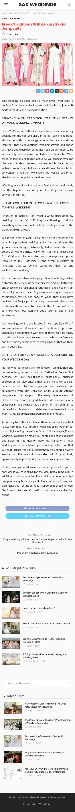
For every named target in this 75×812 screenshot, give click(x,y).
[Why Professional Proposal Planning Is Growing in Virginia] (13, 757)
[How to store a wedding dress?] (11, 613)
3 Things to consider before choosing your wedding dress (45, 656)
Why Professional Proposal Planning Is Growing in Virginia (44, 754)
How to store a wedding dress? (39, 608)
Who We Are (45, 804)
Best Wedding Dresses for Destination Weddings (43, 579)
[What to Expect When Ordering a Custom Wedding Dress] (11, 597)
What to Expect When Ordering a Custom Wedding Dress (45, 594)
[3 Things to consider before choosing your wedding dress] (11, 659)
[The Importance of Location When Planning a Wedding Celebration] (13, 724)
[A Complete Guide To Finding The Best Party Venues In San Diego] (13, 708)
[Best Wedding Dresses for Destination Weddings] (11, 582)
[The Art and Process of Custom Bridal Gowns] (11, 628)
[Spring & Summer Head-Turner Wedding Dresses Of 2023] (11, 643)
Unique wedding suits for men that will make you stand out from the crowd (37, 541)
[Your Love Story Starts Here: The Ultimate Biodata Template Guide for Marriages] (13, 773)
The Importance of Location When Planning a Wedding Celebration (48, 721)
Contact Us (29, 804)
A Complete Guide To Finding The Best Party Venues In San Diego (45, 705)
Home (5, 13)
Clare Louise (12, 34)
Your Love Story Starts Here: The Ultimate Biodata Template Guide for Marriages (46, 770)
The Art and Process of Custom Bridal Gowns (46, 623)
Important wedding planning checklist (37, 552)
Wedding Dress (12, 19)
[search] (70, 4)
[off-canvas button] (6, 5)
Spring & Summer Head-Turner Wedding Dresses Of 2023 (44, 640)
